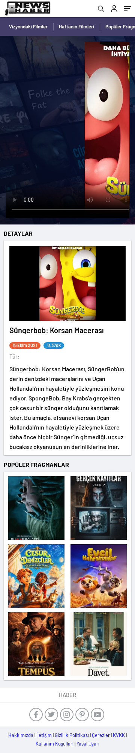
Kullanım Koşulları (55, 744)
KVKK (119, 735)
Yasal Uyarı (87, 744)
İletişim (44, 735)
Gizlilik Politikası (72, 735)
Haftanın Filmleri (76, 27)
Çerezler (101, 735)
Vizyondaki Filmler (28, 27)
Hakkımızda (20, 735)
